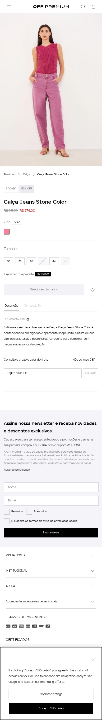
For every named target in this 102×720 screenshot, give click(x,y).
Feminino (17, 511)
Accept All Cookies (51, 708)
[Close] (93, 660)
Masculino (40, 511)
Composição (32, 305)
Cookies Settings (51, 694)
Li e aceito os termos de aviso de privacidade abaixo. (44, 521)
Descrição (11, 305)
